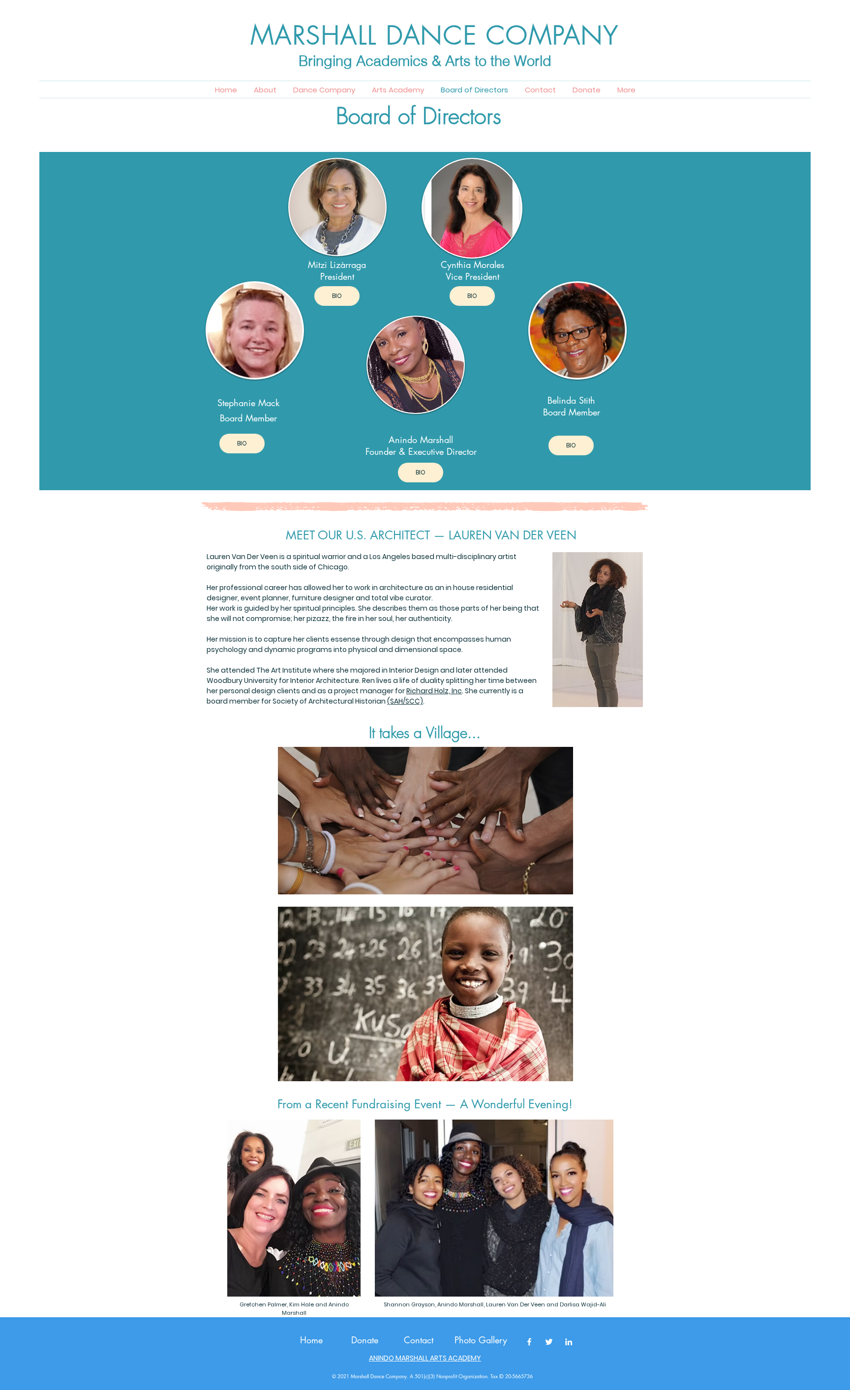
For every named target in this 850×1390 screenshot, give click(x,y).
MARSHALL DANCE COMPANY (435, 35)
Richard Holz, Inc (434, 691)
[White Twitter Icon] (549, 1342)
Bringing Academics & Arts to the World (425, 60)
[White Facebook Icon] (529, 1342)
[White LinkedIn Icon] (569, 1342)
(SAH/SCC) (405, 701)
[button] (626, 90)
